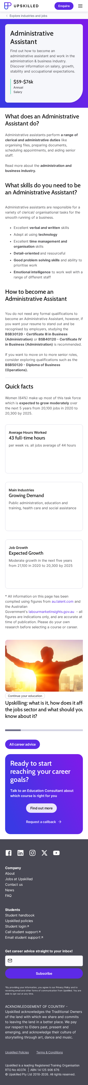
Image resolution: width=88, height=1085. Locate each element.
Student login (15, 926)
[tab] (13, 730)
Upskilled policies (19, 921)
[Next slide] (83, 685)
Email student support (22, 937)
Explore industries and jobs (28, 15)
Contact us (13, 884)
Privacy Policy (63, 987)
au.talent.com (62, 601)
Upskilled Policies (17, 1052)
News (9, 890)
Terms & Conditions (49, 1052)
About (10, 873)
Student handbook (19, 915)
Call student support (21, 932)
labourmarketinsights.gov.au (51, 611)
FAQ (8, 895)
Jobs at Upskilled (19, 879)
